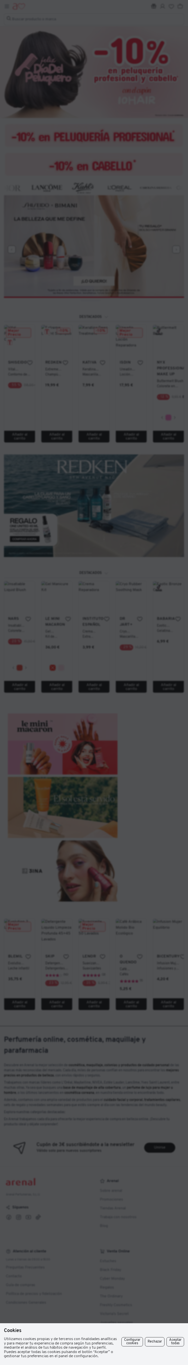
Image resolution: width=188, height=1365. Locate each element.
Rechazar (155, 1342)
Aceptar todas (175, 1341)
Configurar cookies (132, 1341)
